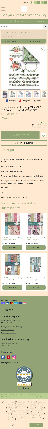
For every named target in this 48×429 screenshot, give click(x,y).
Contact (25, 3)
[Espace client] (31, 2)
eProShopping (5, 396)
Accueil (6, 32)
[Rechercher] (45, 26)
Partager (12, 101)
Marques (14, 32)
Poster (39, 101)
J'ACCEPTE (36, 425)
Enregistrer (26, 101)
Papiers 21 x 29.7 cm (8, 37)
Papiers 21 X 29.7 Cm (10, 114)
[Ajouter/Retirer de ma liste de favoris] (43, 135)
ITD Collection (25, 32)
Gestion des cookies (7, 330)
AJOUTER (12, 247)
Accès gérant (41, 396)
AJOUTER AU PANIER (20, 135)
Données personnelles (8, 333)
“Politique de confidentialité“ (30, 418)
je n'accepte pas (12, 425)
